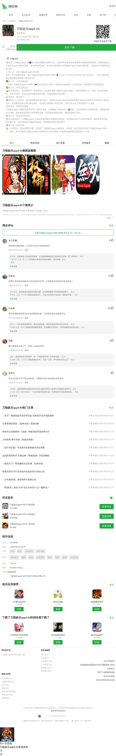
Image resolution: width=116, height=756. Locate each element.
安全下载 (69, 47)
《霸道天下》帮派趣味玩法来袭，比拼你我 (22, 463)
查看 (19, 609)
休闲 (12, 551)
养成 (57, 557)
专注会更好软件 (58, 634)
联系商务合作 (46, 661)
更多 (111, 225)
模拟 (50, 557)
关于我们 (44, 654)
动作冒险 (40, 551)
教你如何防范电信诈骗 (105, 680)
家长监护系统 (7, 694)
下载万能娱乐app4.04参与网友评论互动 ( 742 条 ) (58, 232)
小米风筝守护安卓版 (19, 634)
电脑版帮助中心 (8, 681)
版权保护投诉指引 (9, 691)
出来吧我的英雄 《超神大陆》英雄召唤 (20, 423)
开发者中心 (45, 658)
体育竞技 (74, 557)
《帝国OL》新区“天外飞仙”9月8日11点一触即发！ (26, 487)
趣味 (24, 557)
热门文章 (60, 142)
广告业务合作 (46, 664)
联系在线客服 (109, 676)
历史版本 (86, 142)
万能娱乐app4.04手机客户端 (13, 654)
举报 (1, 752)
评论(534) (35, 142)
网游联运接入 (46, 667)
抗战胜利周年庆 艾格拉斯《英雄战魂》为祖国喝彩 (26, 455)
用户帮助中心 (7, 678)
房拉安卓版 (58, 601)
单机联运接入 (46, 670)
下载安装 (35, 36)
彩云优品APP (97, 634)
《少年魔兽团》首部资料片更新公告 (19, 479)
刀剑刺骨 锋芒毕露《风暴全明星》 (18, 439)
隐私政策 (12, 571)
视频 (107, 142)
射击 (20, 551)
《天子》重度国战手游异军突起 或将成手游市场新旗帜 (28, 415)
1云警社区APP (19, 601)
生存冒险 (29, 551)
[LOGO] (10, 6)
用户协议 (5, 684)
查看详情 (106, 506)
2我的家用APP (96, 601)
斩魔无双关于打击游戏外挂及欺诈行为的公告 (23, 471)
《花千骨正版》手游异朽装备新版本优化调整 (23, 447)
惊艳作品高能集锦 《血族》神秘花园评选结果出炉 (26, 431)
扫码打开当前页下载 (102, 41)
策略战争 (14, 557)
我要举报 (5, 697)
